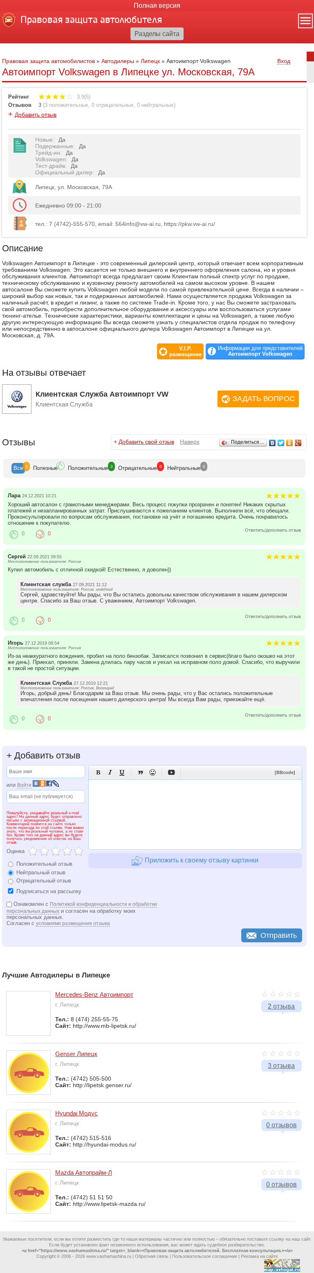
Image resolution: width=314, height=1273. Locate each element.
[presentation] (18, 468)
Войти (24, 785)
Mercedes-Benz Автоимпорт (94, 994)
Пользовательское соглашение (204, 1256)
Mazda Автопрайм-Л (83, 1172)
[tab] (18, 468)
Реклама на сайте (259, 1256)
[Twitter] (281, 443)
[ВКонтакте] (272, 443)
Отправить (278, 935)
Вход (283, 61)
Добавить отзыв (35, 114)
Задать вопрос (264, 399)
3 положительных (66, 105)
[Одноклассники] (289, 443)
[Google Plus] (298, 443)
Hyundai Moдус (76, 1113)
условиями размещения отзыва (73, 923)
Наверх (190, 441)
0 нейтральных (155, 105)
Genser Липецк (76, 1053)
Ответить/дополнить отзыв (273, 530)
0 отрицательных (113, 105)
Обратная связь (151, 1256)
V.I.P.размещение (185, 351)
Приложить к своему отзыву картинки (200, 860)
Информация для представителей (260, 351)
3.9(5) (82, 97)
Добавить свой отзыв (146, 441)
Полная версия (157, 5)
